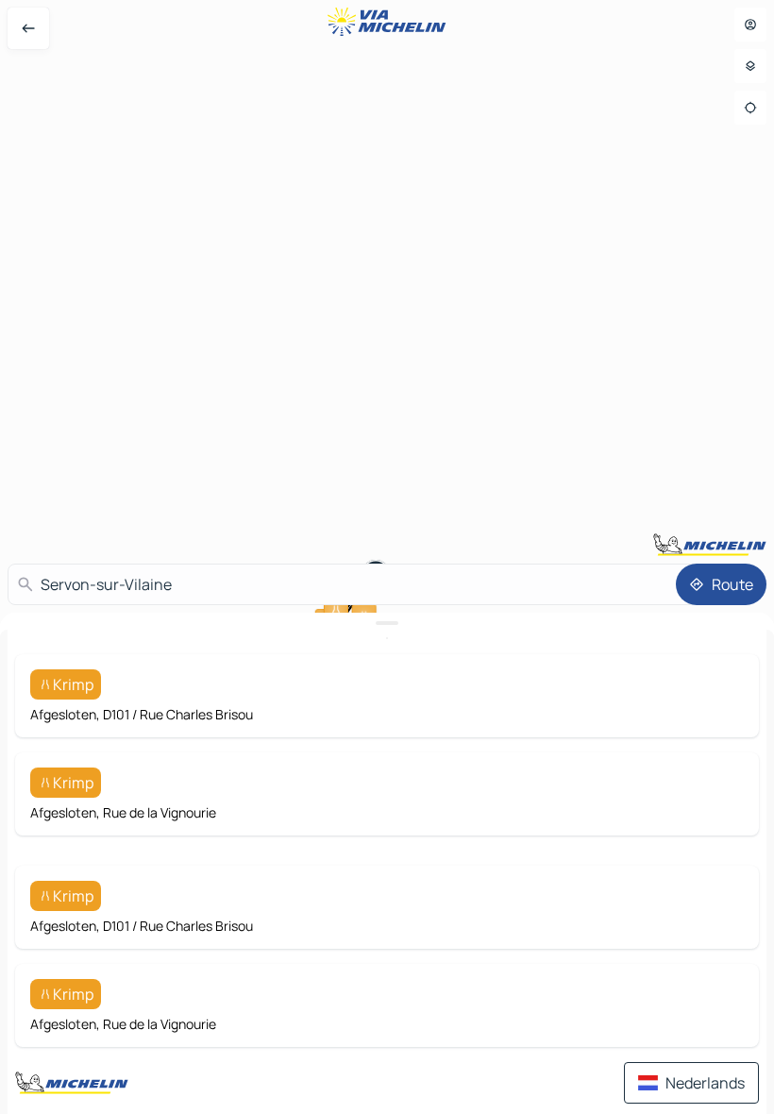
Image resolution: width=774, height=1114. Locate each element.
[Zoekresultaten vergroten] (387, 623)
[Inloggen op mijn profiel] (750, 25)
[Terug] (28, 28)
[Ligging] (750, 108)
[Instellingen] (750, 66)
